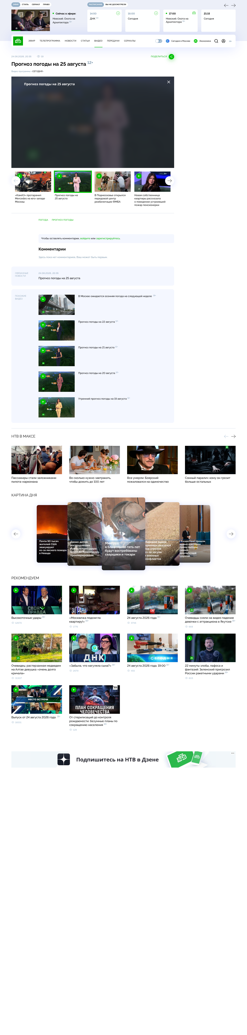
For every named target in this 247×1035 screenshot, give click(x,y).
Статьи (85, 42)
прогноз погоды (63, 220)
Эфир (31, 42)
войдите (85, 238)
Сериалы (130, 42)
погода (43, 220)
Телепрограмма (50, 42)
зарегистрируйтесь (108, 238)
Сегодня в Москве (180, 42)
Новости (70, 42)
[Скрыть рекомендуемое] (169, 82)
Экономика (205, 42)
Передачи (113, 42)
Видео (98, 42)
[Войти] (223, 42)
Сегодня (37, 71)
